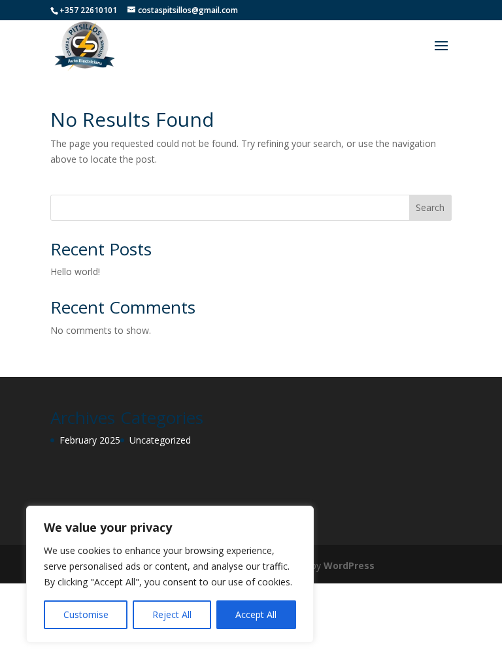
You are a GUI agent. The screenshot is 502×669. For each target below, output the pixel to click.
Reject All (172, 614)
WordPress (349, 565)
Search (430, 207)
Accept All (255, 614)
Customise (86, 614)
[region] (170, 574)
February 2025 (89, 440)
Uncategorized (160, 440)
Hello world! (75, 271)
